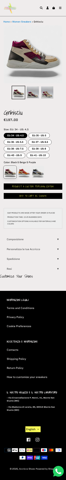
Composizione (33, 239)
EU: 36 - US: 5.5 (15, 141)
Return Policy (15, 368)
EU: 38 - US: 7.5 (15, 148)
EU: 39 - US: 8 (39, 148)
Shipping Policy (16, 359)
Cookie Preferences (19, 326)
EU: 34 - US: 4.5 (15, 135)
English (31, 429)
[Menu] (60, 8)
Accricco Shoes (27, 468)
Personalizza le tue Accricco (33, 249)
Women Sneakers (21, 21)
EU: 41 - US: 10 (38, 155)
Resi (33, 269)
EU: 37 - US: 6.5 (40, 141)
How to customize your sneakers (27, 377)
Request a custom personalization (33, 186)
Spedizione (33, 259)
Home (6, 21)
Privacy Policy (15, 317)
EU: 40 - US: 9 (14, 155)
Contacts (12, 350)
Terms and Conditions (20, 308)
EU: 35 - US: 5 (39, 135)
